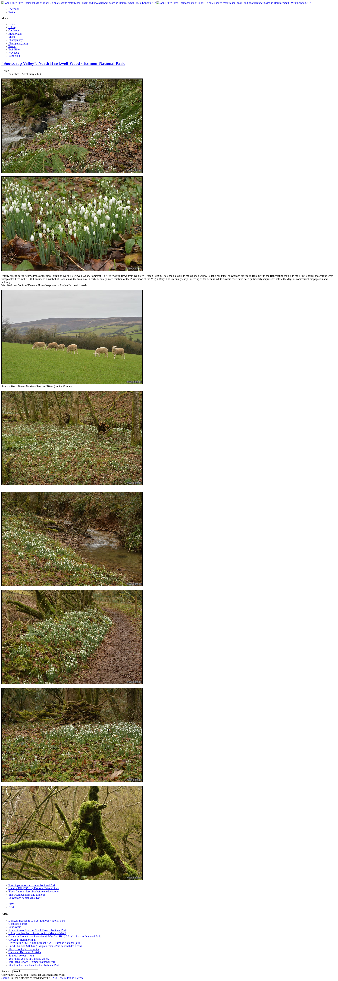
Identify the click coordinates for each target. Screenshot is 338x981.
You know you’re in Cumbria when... (29, 958)
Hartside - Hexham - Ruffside (24, 952)
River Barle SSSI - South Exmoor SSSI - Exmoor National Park (44, 942)
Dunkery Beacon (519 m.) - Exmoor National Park (36, 920)
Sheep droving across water (23, 949)
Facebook (13, 8)
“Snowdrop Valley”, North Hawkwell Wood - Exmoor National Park (63, 63)
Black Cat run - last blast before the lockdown (33, 891)
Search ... (6, 971)
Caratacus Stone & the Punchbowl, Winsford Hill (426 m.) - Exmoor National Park (54, 936)
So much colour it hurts (21, 955)
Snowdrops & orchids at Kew (25, 897)
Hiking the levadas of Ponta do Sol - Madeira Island (37, 933)
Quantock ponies (17, 923)
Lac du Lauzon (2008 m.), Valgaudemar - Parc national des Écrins (45, 945)
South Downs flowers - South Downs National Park (37, 930)
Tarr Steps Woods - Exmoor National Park (31, 885)
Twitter (12, 12)
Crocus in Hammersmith (22, 939)
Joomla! (5, 977)
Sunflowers (14, 926)
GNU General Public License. (67, 977)
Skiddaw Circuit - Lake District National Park (33, 965)
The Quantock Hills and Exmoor (26, 894)
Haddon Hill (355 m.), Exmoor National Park (33, 888)
